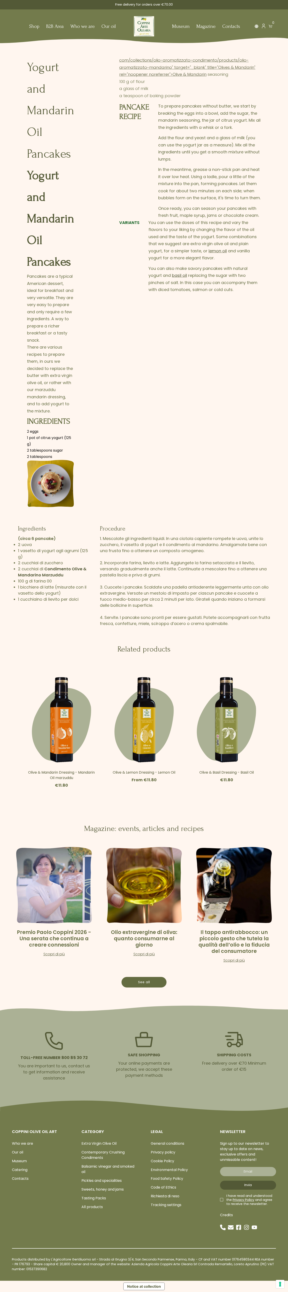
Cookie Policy (162, 1161)
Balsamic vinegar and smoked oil (107, 1169)
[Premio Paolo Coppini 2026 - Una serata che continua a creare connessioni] (54, 885)
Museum (181, 26)
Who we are (82, 26)
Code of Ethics (163, 1187)
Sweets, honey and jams (102, 1189)
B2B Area (55, 26)
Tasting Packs (93, 1198)
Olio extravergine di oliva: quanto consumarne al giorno (144, 938)
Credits (226, 1215)
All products (92, 1206)
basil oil (179, 275)
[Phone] (223, 1227)
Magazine (206, 26)
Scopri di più (54, 954)
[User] (263, 27)
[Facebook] (238, 1227)
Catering (19, 1169)
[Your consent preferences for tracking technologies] (280, 1284)
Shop (34, 26)
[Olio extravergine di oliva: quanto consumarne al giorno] (144, 885)
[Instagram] (246, 1227)
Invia (248, 1185)
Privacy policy (163, 1152)
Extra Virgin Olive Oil (99, 1143)
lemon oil (218, 251)
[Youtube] (254, 1227)
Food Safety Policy (167, 1178)
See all (144, 982)
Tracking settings (166, 1204)
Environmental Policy (169, 1169)
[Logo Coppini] (144, 26)
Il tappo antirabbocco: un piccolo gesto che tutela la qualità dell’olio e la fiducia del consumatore (234, 942)
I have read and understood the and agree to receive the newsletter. (249, 1199)
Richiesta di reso (165, 1196)
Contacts (231, 26)
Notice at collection (144, 1286)
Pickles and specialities (101, 1180)
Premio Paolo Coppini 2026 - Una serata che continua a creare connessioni (54, 938)
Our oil (108, 26)
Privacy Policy (243, 1200)
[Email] (231, 1227)
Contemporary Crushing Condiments (103, 1155)
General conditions (167, 1143)
